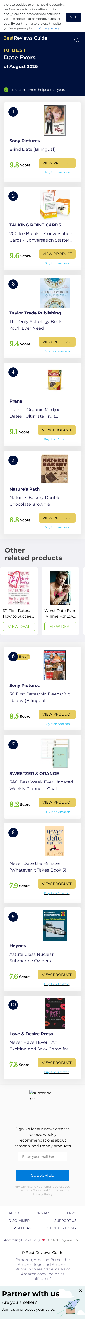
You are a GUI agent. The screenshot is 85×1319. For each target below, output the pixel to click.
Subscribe (42, 1175)
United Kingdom (60, 1240)
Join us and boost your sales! (29, 1309)
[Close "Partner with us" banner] (80, 1290)
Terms (70, 1213)
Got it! (73, 17)
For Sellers (19, 1228)
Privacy (43, 1213)
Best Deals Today (59, 1228)
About (14, 1213)
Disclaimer (19, 1220)
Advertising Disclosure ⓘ (22, 1240)
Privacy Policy (49, 28)
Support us (65, 1220)
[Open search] (76, 40)
